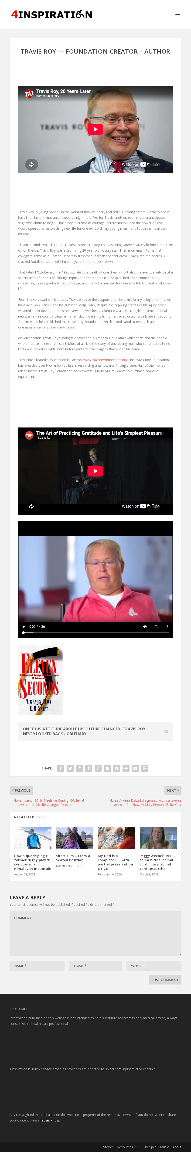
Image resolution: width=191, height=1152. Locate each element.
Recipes (151, 1147)
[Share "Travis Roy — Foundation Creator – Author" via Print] (144, 768)
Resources (125, 1147)
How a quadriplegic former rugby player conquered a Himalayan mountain (32, 862)
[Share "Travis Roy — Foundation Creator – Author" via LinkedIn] (107, 768)
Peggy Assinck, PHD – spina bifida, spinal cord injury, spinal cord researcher (158, 862)
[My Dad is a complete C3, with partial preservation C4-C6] (116, 838)
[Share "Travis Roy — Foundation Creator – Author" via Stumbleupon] (126, 768)
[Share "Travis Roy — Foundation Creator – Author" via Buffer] (116, 768)
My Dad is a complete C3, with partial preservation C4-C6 (115, 862)
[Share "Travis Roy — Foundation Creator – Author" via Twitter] (70, 768)
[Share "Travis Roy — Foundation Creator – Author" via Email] (135, 768)
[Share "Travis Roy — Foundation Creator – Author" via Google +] (79, 768)
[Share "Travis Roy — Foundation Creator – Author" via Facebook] (60, 768)
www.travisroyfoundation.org (105, 360)
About (176, 1147)
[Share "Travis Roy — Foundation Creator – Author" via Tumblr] (88, 768)
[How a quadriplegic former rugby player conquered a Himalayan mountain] (32, 838)
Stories (108, 1147)
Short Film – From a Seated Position (73, 858)
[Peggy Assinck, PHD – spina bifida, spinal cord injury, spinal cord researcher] (158, 838)
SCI (138, 1147)
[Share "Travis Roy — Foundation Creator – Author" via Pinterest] (98, 768)
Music (164, 1147)
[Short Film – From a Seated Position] (74, 838)
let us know (50, 1120)
